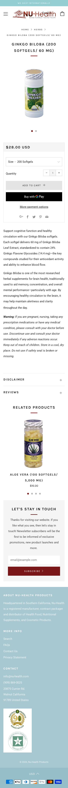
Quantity (11, 173)
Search (7, 639)
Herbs (38, 29)
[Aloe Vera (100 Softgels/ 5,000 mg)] (34, 443)
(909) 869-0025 (12, 682)
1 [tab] (28, 494)
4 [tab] (40, 494)
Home (25, 29)
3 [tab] (36, 494)
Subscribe (32, 571)
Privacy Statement (14, 657)
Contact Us (10, 651)
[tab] (32, 131)
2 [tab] (32, 494)
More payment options (34, 207)
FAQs (6, 645)
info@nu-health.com (16, 676)
